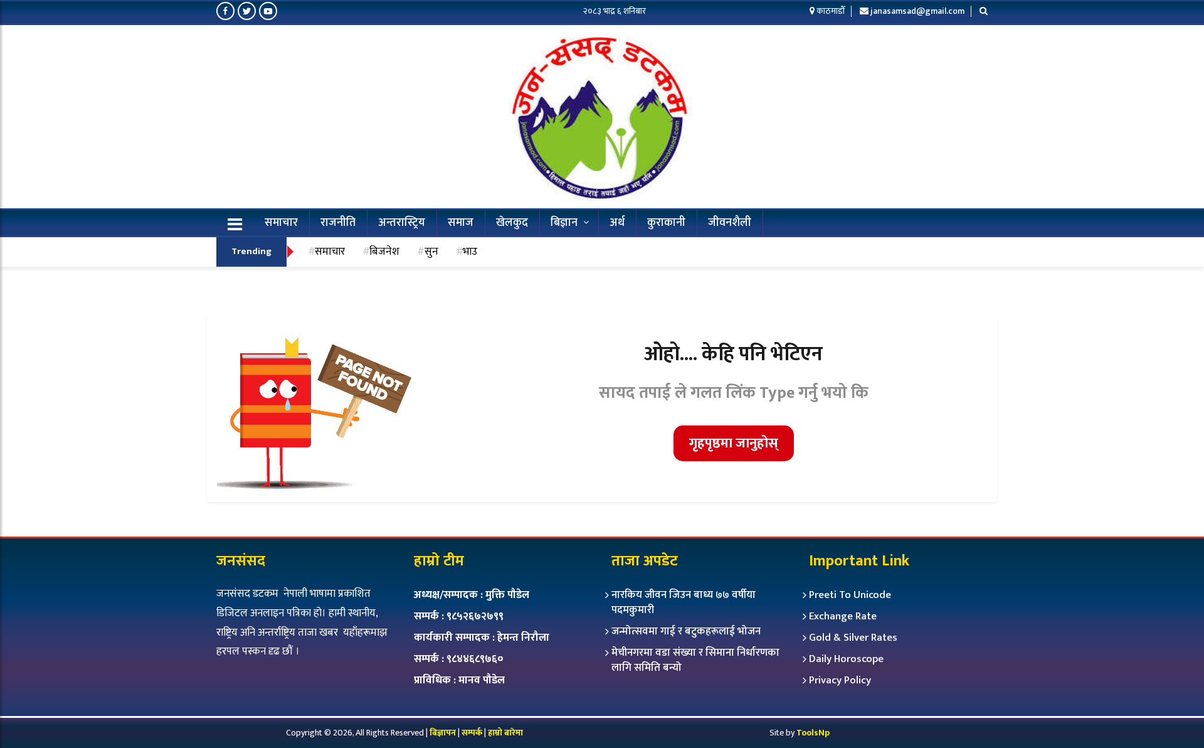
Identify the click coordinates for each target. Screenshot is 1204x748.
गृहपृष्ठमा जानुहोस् (733, 443)
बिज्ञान (564, 222)
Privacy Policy (840, 680)
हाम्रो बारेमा (505, 732)
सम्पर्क (473, 732)
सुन (431, 251)
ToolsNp (813, 732)
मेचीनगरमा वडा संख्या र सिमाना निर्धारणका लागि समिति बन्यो (695, 660)
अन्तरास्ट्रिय (401, 222)
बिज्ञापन (443, 732)
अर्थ (617, 222)
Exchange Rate (843, 616)
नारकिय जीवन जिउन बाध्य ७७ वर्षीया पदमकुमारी (683, 602)
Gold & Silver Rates (853, 637)
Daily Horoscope (846, 659)
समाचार (281, 222)
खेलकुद (512, 222)
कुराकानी (666, 222)
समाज (460, 222)
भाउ (470, 251)
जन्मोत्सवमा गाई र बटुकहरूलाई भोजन (686, 631)
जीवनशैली (729, 222)
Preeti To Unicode (850, 595)
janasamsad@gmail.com (917, 11)
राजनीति (338, 222)
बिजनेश (384, 251)
